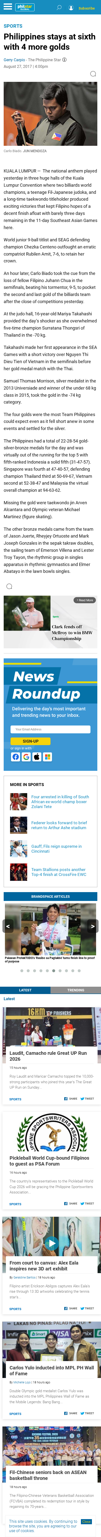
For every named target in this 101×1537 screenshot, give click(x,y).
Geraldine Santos (24, 1277)
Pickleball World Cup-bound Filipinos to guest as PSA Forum (49, 1161)
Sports (13, 26)
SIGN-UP (30, 741)
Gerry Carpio (14, 60)
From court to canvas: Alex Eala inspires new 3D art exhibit (44, 1266)
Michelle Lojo (22, 1382)
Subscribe (87, 8)
